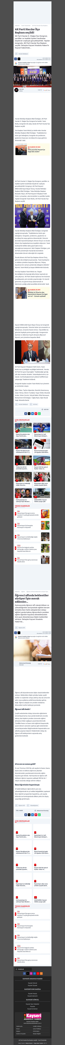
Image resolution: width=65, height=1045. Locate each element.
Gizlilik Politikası (37, 1026)
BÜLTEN (21, 90)
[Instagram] (31, 973)
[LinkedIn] (34, 973)
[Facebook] (24, 973)
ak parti (35, 404)
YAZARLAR (21, 969)
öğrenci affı (22, 627)
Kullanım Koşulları (21, 1033)
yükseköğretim (34, 805)
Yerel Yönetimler (25, 25)
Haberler (17, 25)
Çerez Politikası (37, 1028)
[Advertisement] (32, 12)
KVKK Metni (36, 1031)
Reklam (18, 1031)
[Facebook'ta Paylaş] (15, 59)
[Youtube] (38, 973)
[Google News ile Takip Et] (46, 90)
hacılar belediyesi (23, 54)
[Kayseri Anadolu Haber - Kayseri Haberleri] (32, 1017)
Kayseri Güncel (32, 983)
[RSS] (41, 973)
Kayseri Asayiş (32, 993)
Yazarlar (32, 1006)
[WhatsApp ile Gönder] (39, 413)
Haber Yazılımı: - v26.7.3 (32, 1043)
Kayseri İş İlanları (32, 1009)
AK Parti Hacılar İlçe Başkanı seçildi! (39, 25)
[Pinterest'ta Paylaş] (36, 413)
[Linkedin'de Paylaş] (32, 413)
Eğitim (23, 591)
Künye (18, 1028)
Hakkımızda (19, 1026)
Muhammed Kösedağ (25, 664)
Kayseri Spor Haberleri (32, 1004)
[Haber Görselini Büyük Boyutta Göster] (32, 76)
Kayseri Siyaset (32, 985)
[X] (27, 973)
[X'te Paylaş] (19, 59)
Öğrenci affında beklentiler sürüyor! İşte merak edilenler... (37, 591)
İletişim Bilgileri (37, 1033)
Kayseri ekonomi (32, 996)
